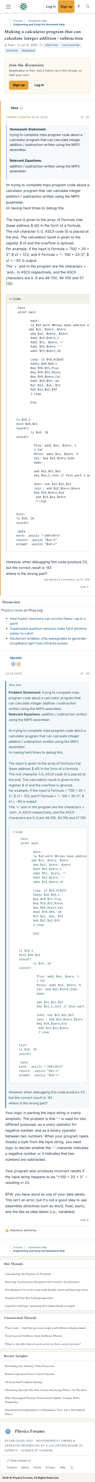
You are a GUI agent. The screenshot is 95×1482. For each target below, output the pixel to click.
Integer (11, 50)
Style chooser (18, 1460)
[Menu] (8, 6)
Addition (51, 45)
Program (28, 50)
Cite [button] (83, 587)
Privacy (50, 1467)
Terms (37, 1467)
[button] (82, 117)
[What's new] (78, 6)
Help (62, 1467)
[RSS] (72, 1467)
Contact (12, 1467)
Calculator (70, 45)
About (25, 1467)
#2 (88, 673)
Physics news (12, 610)
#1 (88, 117)
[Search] (87, 6)
